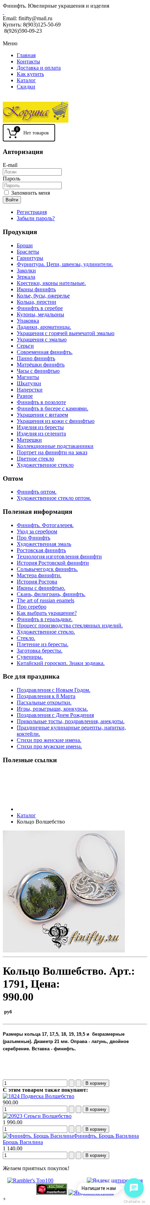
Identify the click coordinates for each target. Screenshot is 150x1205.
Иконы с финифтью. (41, 588)
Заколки (26, 270)
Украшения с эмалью (42, 339)
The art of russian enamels (45, 600)
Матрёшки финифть (41, 365)
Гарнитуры (30, 258)
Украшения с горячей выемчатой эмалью (65, 333)
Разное (25, 396)
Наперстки (30, 390)
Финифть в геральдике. (45, 619)
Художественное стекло (45, 465)
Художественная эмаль (44, 544)
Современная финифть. (45, 352)
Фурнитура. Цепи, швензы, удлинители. (65, 264)
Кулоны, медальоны (40, 314)
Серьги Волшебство (47, 1116)
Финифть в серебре (40, 308)
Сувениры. (30, 657)
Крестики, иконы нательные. (51, 283)
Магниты (28, 377)
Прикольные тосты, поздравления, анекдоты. (71, 721)
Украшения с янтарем (42, 415)
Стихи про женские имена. (49, 740)
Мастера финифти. (39, 575)
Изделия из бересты (40, 427)
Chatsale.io (133, 1201)
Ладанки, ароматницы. (44, 327)
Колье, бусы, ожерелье (43, 296)
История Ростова (37, 582)
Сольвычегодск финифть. (47, 569)
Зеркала (26, 277)
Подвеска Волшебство (47, 1096)
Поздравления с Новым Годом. (53, 690)
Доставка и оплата (39, 68)
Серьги (25, 346)
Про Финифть (33, 538)
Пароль (11, 178)
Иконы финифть (36, 289)
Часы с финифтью (38, 371)
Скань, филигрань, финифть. (51, 594)
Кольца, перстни (36, 302)
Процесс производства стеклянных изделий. (70, 625)
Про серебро (31, 607)
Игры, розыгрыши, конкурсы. (52, 709)
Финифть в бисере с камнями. (52, 408)
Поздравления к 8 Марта (46, 696)
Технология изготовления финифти (59, 556)
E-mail (10, 165)
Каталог (26, 80)
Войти (12, 199)
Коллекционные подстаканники (55, 446)
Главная (26, 55)
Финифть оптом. (37, 492)
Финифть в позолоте (41, 402)
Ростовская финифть (41, 550)
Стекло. (26, 638)
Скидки (26, 87)
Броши (25, 245)
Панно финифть (36, 358)
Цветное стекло (35, 459)
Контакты (28, 61)
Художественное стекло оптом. (54, 498)
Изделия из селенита (41, 434)
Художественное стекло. (46, 632)
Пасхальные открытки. (44, 702)
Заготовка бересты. (39, 651)
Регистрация (32, 212)
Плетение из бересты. (42, 644)
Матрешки (29, 440)
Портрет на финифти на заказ (52, 452)
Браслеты (28, 252)
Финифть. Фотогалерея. (45, 525)
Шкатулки (29, 383)
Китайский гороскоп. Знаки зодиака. (61, 663)
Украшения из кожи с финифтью (56, 421)
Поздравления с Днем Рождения (55, 715)
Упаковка (28, 321)
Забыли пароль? (36, 218)
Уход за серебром (37, 531)
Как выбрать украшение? (47, 613)
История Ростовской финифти (53, 563)
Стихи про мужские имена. (49, 746)
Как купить (30, 74)
